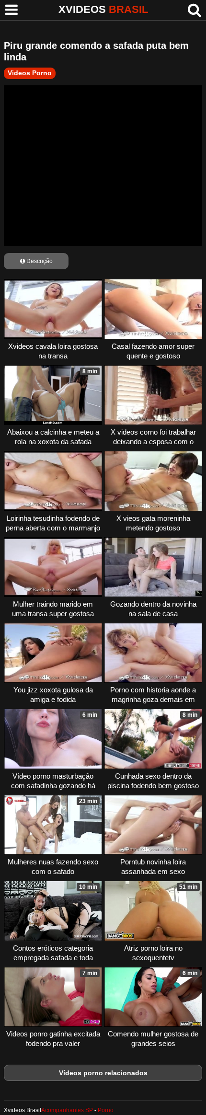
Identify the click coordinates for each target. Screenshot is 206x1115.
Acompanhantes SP (67, 1110)
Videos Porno (30, 73)
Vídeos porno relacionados (103, 1073)
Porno (106, 1110)
